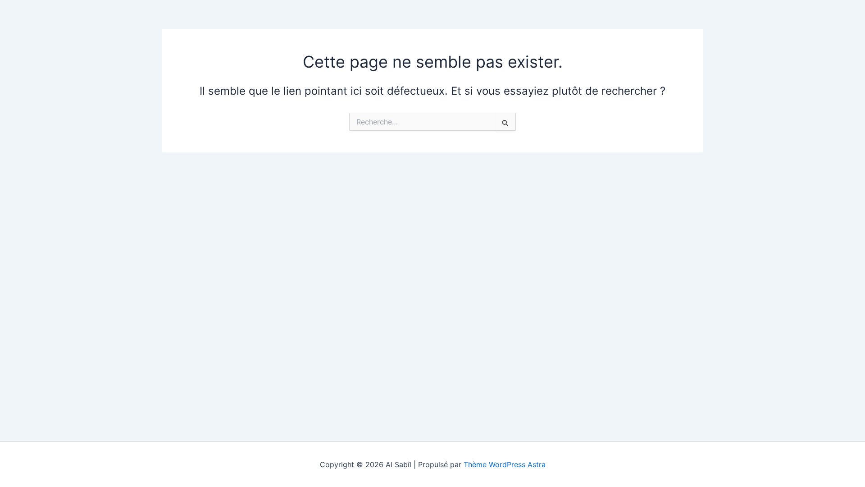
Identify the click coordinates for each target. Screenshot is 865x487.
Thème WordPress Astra (505, 464)
